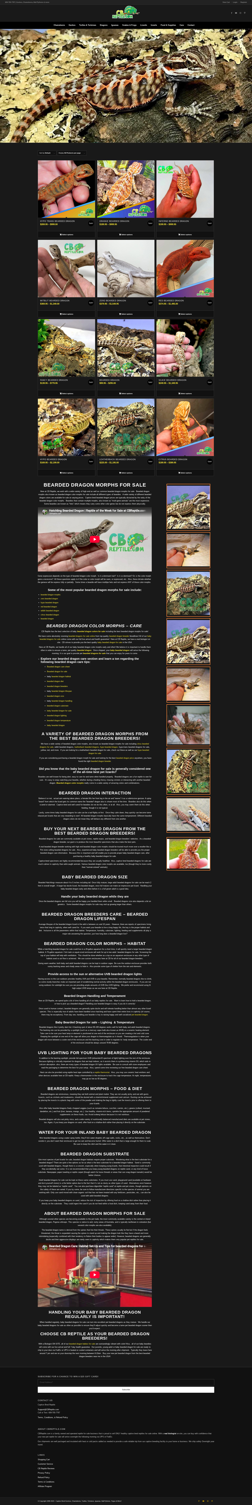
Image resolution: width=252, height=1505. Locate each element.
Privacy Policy (44, 1473)
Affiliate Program (45, 1486)
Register (243, 2)
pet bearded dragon (140, 1015)
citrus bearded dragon (50, 615)
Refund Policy (44, 1477)
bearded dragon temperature (59, 720)
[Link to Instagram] (240, 13)
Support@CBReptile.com (48, 1409)
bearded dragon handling (62, 701)
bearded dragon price (125, 758)
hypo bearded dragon (49, 602)
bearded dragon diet (55, 681)
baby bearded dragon (56, 725)
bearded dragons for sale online (82, 636)
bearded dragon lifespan (62, 691)
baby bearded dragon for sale (110, 642)
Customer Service (45, 1464)
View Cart (226, 2)
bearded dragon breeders (57, 686)
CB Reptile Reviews (46, 1468)
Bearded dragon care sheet (58, 667)
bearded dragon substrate (57, 706)
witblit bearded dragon (50, 611)
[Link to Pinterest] (245, 13)
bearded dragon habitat (61, 676)
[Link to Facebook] (231, 13)
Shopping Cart (44, 1459)
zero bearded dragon (49, 599)
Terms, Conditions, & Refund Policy (53, 1417)
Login (235, 2)
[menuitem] (226, 2)
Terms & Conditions (46, 1482)
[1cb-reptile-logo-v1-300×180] (126, 13)
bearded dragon (47, 619)
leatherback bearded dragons (87, 747)
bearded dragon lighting (56, 715)
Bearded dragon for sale (57, 671)
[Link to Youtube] (236, 13)
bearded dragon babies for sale (82, 1344)
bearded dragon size (55, 696)
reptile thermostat (102, 1072)
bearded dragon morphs (51, 595)
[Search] (198, 25)
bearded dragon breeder (119, 636)
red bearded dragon (49, 607)
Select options (67, 234)
